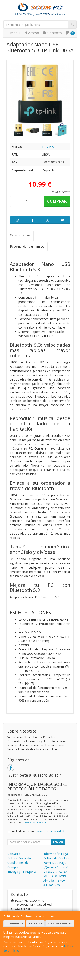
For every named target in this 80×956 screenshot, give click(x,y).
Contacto (54, 32)
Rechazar (35, 923)
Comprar (57, 201)
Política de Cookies (56, 858)
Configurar (14, 923)
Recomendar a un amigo (27, 246)
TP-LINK (48, 146)
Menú (14, 32)
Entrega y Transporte (22, 871)
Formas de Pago (54, 863)
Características (20, 235)
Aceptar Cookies (60, 923)
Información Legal (55, 854)
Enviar (58, 842)
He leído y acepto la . (38, 831)
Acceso (33, 32)
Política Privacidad (19, 858)
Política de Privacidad (35, 822)
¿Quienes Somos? (55, 867)
